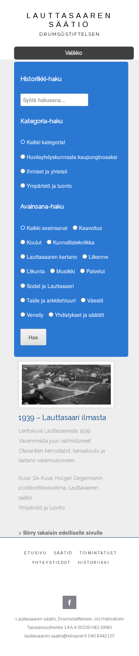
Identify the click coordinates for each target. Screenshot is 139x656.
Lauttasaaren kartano (51, 256)
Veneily (34, 314)
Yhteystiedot (51, 563)
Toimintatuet (98, 553)
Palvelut (95, 271)
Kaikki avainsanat (46, 227)
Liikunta (35, 271)
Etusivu (35, 553)
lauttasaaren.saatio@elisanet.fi (55, 636)
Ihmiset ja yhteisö (46, 171)
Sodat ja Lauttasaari (49, 286)
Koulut (33, 242)
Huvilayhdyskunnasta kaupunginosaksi (71, 156)
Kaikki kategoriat (45, 142)
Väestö (94, 300)
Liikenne (97, 256)
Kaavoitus (89, 227)
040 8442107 (101, 636)
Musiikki (65, 271)
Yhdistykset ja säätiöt (78, 314)
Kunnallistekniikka (73, 242)
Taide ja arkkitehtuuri (50, 300)
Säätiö (63, 553)
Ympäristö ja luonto (48, 185)
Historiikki (93, 563)
